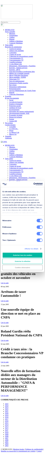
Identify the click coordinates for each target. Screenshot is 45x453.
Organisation (13, 35)
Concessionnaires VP (16, 60)
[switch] (40, 227)
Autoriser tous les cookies (22, 255)
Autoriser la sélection (22, 261)
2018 (6, 417)
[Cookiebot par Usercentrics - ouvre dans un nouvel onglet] (33, 184)
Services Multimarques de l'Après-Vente (22, 90)
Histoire (11, 39)
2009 (6, 434)
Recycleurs (13, 85)
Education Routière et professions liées (22, 71)
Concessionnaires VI (16, 58)
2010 (6, 432)
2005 (6, 442)
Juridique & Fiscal (15, 108)
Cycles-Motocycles (15, 64)
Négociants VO (14, 79)
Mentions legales (18, 449)
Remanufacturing (15, 89)
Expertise (12, 97)
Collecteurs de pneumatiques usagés (21, 56)
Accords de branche (15, 102)
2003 (6, 446)
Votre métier (13, 46)
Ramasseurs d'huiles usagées (18, 83)
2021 (6, 411)
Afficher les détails (31, 249)
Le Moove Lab (14, 132)
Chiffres (12, 37)
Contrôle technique (15, 62)
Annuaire (8, 137)
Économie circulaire (15, 115)
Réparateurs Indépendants (17, 87)
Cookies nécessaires (22, 267)
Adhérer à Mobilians (16, 41)
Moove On (12, 134)
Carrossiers (13, 52)
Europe (11, 119)
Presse (11, 130)
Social (11, 100)
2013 (6, 427)
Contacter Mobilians (16, 43)
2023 (6, 408)
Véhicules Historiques (16, 94)
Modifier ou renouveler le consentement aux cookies (18, 451)
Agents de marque (15, 49)
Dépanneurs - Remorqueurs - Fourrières (22, 66)
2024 (6, 406)
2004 (6, 444)
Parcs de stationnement (16, 81)
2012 (6, 428)
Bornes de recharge (15, 117)
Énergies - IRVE (14, 70)
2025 (6, 404)
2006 (6, 440)
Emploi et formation (15, 104)
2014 (6, 425)
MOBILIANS (10, 31)
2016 (6, 421)
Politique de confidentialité (34, 449)
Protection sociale (15, 106)
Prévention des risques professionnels (21, 111)
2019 (6, 415)
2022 (6, 409)
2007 (6, 438)
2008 (6, 436)
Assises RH (13, 121)
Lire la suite (5, 283)
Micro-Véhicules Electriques (18, 75)
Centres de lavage (15, 54)
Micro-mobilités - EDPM (17, 77)
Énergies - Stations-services (18, 68)
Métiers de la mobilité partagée (19, 73)
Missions (12, 33)
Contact (39, 451)
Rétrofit (11, 92)
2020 (6, 413)
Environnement (14, 110)
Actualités (12, 127)
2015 (6, 423)
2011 (6, 430)
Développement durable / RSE (19, 113)
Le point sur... (13, 129)
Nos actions (10, 124)
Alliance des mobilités (16, 51)
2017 (6, 419)
